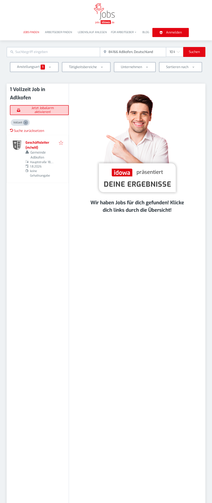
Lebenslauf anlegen (92, 32)
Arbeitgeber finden (58, 32)
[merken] (61, 143)
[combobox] (53, 52)
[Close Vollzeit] (25, 122)
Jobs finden (31, 32)
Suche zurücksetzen (29, 131)
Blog (145, 32)
